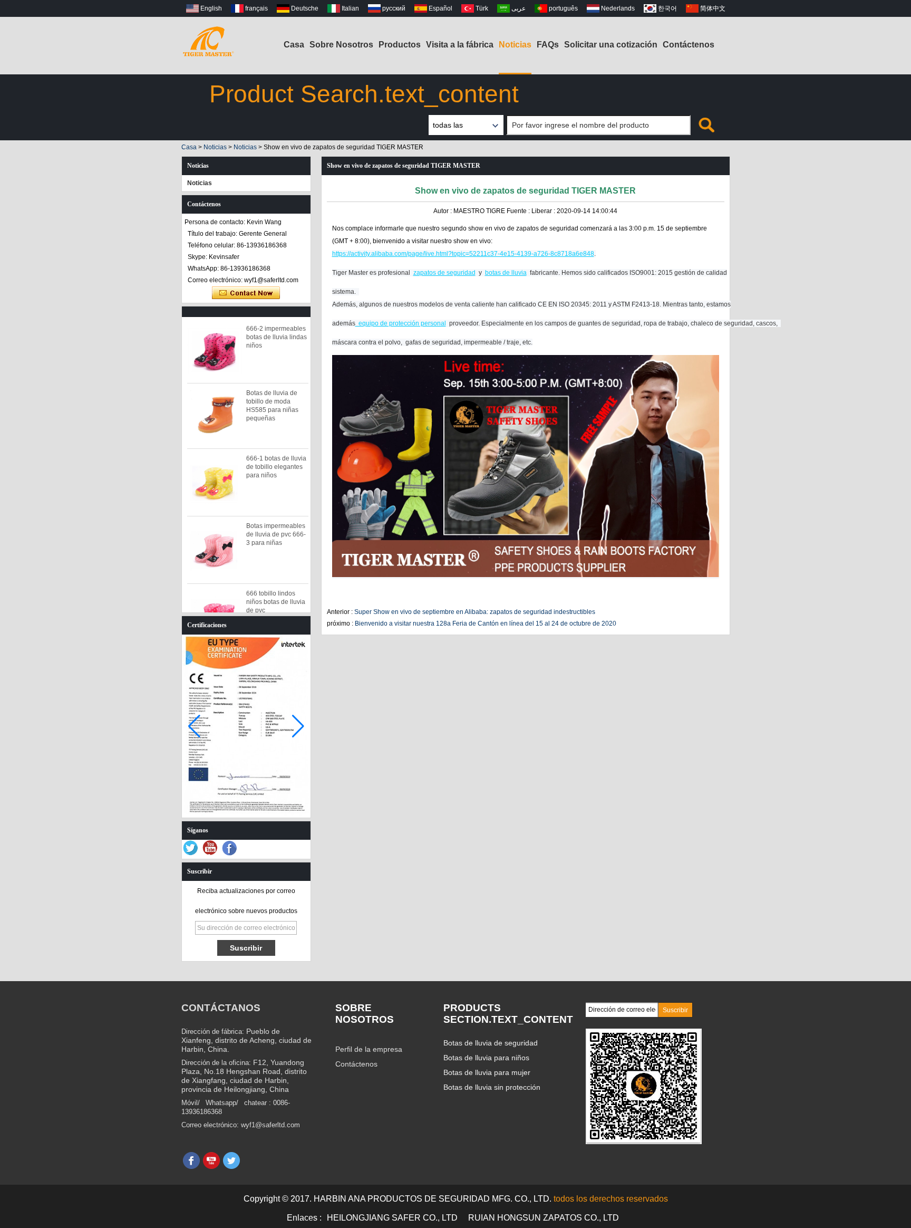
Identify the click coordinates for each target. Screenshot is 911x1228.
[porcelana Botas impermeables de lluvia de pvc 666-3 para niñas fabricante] (215, 550)
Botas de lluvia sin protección (491, 1087)
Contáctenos (688, 44)
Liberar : (544, 211)
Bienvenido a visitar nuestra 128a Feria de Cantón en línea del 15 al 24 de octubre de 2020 (485, 623)
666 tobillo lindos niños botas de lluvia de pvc (275, 602)
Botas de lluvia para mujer (486, 1072)
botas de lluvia (506, 272)
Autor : (443, 211)
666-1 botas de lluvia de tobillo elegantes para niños (276, 467)
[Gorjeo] (190, 848)
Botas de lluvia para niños (486, 1057)
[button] (298, 726)
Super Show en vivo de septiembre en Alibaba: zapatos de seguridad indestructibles (474, 612)
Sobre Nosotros (341, 44)
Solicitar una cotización (610, 44)
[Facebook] (229, 848)
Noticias (515, 44)
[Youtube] (210, 848)
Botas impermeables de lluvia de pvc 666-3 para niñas (276, 534)
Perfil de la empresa (368, 1049)
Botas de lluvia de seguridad (490, 1043)
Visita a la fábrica (459, 44)
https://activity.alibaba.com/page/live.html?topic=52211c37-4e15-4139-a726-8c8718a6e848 (463, 253)
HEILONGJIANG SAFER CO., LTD (392, 1217)
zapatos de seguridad (444, 272)
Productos (400, 44)
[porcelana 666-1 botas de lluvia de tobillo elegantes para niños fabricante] (215, 482)
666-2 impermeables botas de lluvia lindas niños (276, 337)
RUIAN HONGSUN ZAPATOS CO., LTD (543, 1217)
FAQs (548, 44)
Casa (294, 44)
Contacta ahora (246, 293)
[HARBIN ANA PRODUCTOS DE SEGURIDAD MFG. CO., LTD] (207, 39)
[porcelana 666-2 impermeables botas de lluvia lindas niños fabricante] (215, 350)
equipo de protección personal (400, 323)
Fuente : (519, 211)
